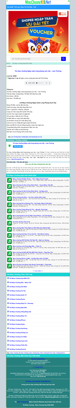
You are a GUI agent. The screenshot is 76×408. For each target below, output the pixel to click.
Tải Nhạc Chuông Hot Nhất (18, 286)
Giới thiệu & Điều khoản (38, 363)
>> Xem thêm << (38, 271)
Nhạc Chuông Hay (23, 402)
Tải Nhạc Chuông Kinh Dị (17, 349)
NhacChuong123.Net (38, 359)
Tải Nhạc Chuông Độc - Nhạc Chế (20, 282)
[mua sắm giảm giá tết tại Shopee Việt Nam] (38, 52)
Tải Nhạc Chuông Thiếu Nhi (18, 345)
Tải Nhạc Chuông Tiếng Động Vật (20, 311)
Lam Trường (14, 137)
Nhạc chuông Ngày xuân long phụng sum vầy (30, 137)
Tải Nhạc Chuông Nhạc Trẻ (18, 316)
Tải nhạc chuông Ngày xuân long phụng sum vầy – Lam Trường (38, 71)
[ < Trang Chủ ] (38, 367)
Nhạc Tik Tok (25, 7)
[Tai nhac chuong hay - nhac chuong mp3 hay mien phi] (38, 4)
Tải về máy (18, 146)
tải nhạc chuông (23, 353)
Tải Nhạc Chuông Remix (17, 299)
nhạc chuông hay (34, 353)
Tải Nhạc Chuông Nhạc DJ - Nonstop (21, 303)
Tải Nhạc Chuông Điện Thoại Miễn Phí (38, 381)
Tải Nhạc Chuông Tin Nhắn (18, 337)
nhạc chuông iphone (59, 353)
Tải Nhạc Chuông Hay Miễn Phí (19, 278)
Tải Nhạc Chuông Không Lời (18, 332)
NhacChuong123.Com (17, 159)
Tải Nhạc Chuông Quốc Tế (17, 295)
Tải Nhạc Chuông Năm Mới (18, 307)
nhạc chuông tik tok (46, 353)
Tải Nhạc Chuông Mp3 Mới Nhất (22, 63)
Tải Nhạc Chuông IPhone (17, 320)
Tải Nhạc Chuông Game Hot (18, 341)
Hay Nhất (10, 7)
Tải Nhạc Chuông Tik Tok (17, 291)
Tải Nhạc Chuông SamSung (18, 328)
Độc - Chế (33, 7)
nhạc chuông (14, 353)
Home (8, 63)
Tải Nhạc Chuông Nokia (17, 324)
